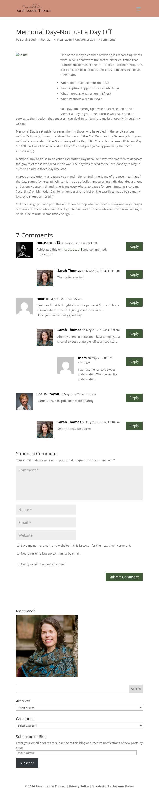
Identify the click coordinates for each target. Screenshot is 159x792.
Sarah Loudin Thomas (35, 39)
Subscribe (27, 763)
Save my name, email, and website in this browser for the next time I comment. (76, 545)
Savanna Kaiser (123, 786)
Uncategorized (85, 39)
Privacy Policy (79, 786)
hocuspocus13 (48, 242)
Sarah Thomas (69, 270)
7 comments (107, 39)
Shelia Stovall (48, 394)
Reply (134, 246)
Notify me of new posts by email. (43, 564)
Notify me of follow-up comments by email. (51, 553)
